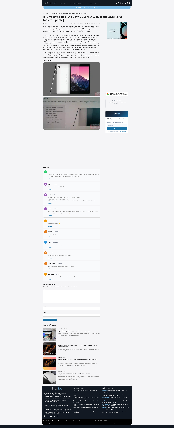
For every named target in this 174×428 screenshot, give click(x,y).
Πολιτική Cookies (66, 420)
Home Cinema (88, 3)
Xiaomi (96, 7)
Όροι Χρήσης (45, 420)
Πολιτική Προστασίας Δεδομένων (55, 420)
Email (44, 312)
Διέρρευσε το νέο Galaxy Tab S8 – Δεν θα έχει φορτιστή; (74, 374)
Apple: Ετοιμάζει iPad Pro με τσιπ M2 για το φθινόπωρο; (74, 331)
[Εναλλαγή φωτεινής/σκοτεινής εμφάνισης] (129, 3)
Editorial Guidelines (107, 420)
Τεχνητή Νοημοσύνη (78, 3)
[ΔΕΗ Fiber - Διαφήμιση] (117, 30)
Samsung (91, 7)
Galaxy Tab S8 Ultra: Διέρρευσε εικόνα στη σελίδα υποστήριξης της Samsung (77, 360)
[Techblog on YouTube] (122, 3)
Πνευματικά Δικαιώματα (90, 420)
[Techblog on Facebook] (118, 3)
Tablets (45, 23)
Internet (96, 3)
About (51, 423)
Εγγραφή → (117, 128)
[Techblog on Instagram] (120, 3)
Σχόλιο (45, 289)
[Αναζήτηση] (116, 3)
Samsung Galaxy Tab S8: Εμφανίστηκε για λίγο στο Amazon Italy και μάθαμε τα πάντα (77, 345)
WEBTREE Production (57, 423)
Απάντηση (50, 178)
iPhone (85, 7)
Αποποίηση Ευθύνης (100, 420)
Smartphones (61, 3)
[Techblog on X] (125, 3)
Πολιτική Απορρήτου (122, 131)
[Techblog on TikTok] (127, 3)
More (100, 3)
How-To (69, 3)
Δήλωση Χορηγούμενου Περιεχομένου (77, 420)
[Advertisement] (71, 148)
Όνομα (44, 306)
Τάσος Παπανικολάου (95, 23)
